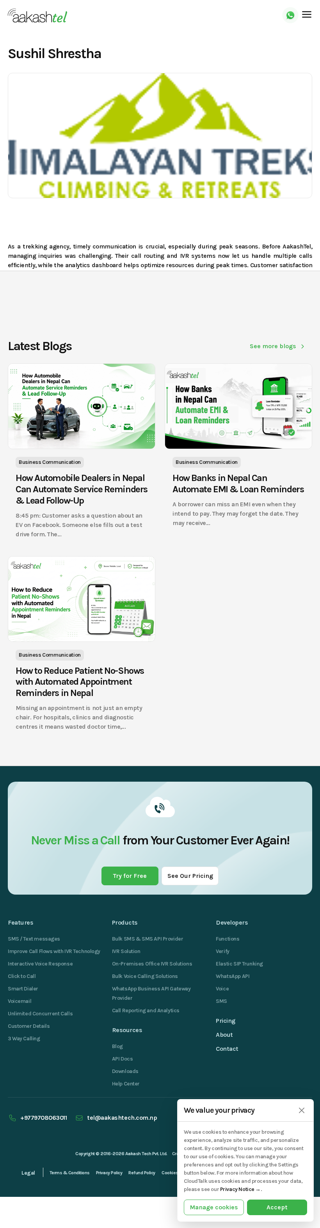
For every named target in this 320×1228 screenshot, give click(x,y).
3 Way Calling (24, 1038)
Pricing (225, 1020)
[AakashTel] (37, 16)
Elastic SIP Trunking (239, 963)
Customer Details (29, 1026)
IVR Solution (126, 951)
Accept (277, 1207)
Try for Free (130, 875)
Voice (222, 988)
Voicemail (19, 1001)
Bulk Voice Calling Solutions (145, 976)
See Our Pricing (190, 875)
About (224, 1034)
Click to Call (22, 976)
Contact (227, 1048)
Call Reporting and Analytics (146, 1010)
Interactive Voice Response (40, 963)
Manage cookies (214, 1207)
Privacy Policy (109, 1172)
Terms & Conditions (70, 1172)
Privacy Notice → (240, 1189)
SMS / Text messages (34, 939)
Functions (227, 939)
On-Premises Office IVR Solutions (152, 963)
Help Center (126, 1083)
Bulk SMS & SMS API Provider (147, 939)
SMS (221, 1001)
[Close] (301, 1110)
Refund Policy (141, 1172)
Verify (222, 951)
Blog (117, 1046)
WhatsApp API (232, 976)
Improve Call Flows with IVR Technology (54, 951)
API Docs (122, 1058)
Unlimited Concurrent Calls (40, 1013)
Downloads (125, 1071)
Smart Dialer (23, 988)
